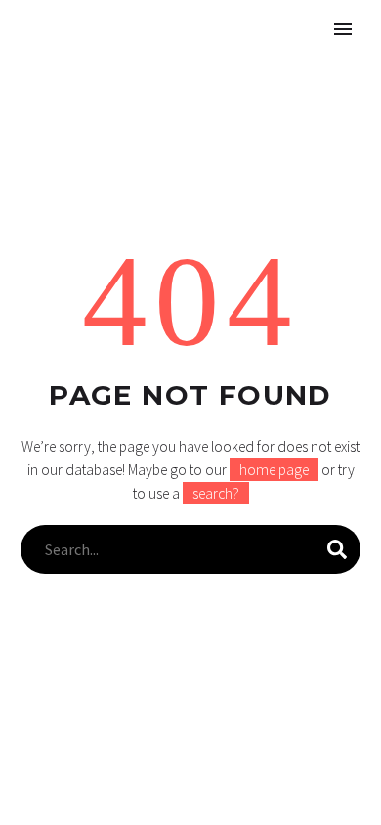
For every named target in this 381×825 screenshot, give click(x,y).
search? (215, 493)
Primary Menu (342, 29)
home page (274, 469)
